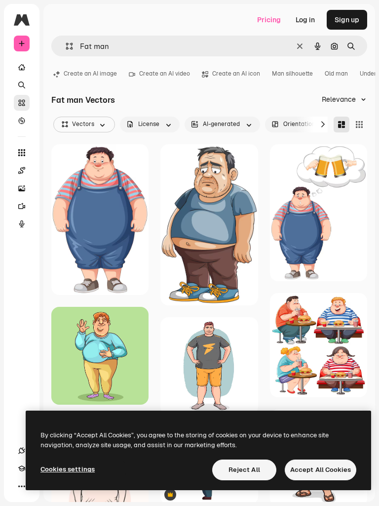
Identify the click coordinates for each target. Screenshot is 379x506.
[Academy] (22, 468)
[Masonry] (341, 124)
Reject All (244, 469)
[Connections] (22, 451)
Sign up (347, 19)
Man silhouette (292, 74)
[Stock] (22, 103)
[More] (22, 486)
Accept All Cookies (320, 469)
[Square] (359, 124)
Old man (336, 74)
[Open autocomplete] (65, 46)
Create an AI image (90, 74)
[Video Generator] (22, 206)
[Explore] (22, 120)
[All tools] (22, 153)
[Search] (22, 85)
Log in (305, 19)
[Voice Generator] (22, 224)
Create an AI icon (236, 74)
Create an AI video (164, 74)
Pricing (269, 19)
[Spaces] (22, 170)
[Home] (22, 67)
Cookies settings (67, 469)
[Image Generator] (22, 188)
